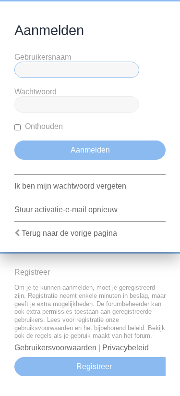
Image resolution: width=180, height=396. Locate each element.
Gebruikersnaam (42, 57)
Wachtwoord (35, 92)
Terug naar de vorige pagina (69, 233)
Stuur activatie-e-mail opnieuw (66, 209)
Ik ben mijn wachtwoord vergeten (70, 186)
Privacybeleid (125, 348)
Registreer (94, 366)
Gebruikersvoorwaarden (55, 348)
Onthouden (43, 126)
